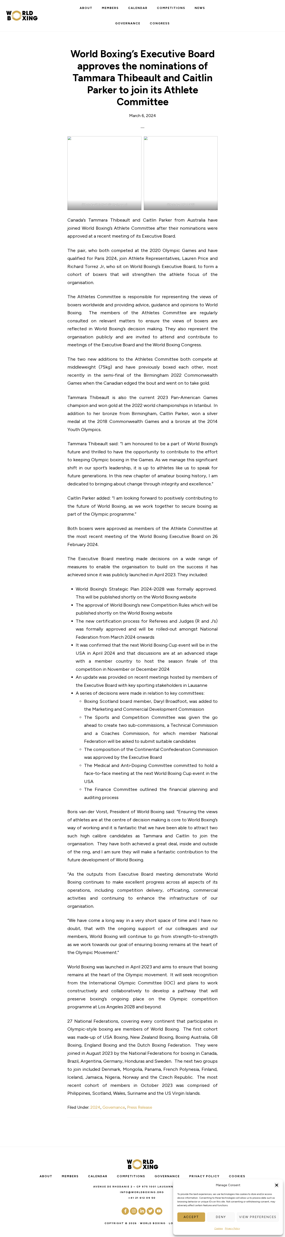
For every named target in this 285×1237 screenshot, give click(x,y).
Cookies (218, 1228)
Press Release (139, 1107)
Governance (113, 1107)
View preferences (257, 1217)
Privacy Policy (232, 1228)
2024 (95, 1107)
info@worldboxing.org (142, 1192)
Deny (221, 1217)
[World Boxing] (22, 16)
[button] (277, 1185)
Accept (191, 1217)
